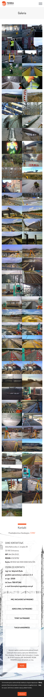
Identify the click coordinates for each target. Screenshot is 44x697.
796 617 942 (16, 582)
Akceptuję (22, 694)
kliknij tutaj (40, 684)
